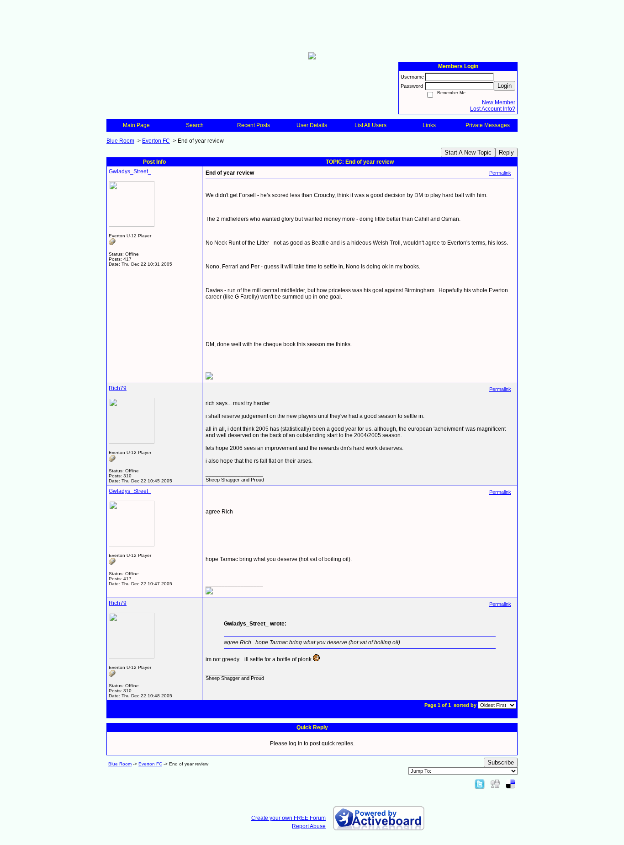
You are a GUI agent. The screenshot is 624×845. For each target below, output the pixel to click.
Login (504, 85)
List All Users (370, 125)
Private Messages (487, 125)
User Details (311, 125)
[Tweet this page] (479, 784)
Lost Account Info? (492, 109)
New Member (498, 102)
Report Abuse (309, 826)
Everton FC (156, 141)
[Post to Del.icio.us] (510, 784)
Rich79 (118, 388)
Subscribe (500, 762)
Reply (506, 152)
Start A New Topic (468, 152)
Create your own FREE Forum (288, 818)
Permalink (500, 173)
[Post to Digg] (495, 784)
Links (429, 125)
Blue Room (120, 141)
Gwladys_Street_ (130, 171)
